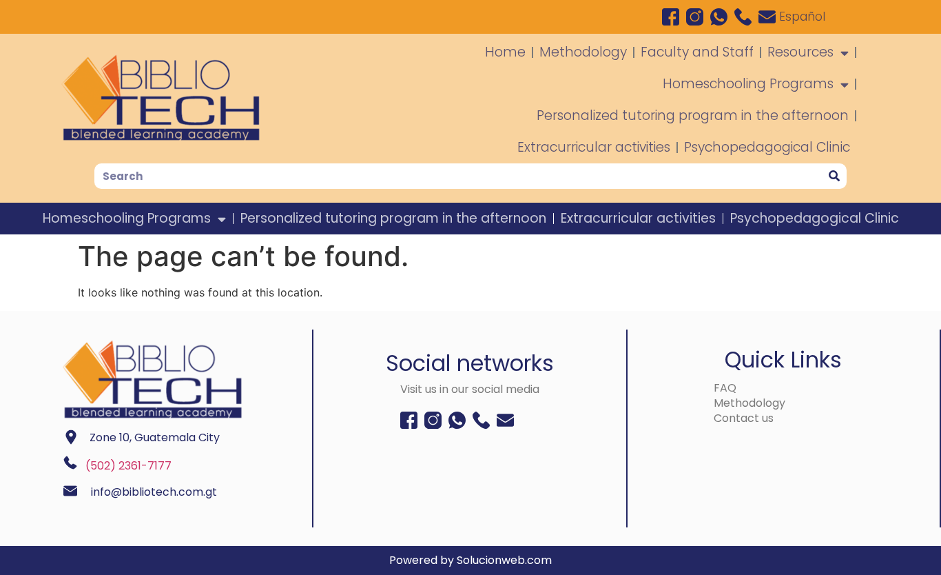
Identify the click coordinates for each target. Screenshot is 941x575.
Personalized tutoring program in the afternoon (693, 115)
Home (505, 52)
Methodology (583, 52)
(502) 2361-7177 (128, 466)
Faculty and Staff (697, 52)
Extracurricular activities (593, 147)
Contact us (744, 418)
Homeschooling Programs (748, 83)
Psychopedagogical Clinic (767, 147)
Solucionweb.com (504, 560)
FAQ (725, 388)
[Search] (834, 176)
